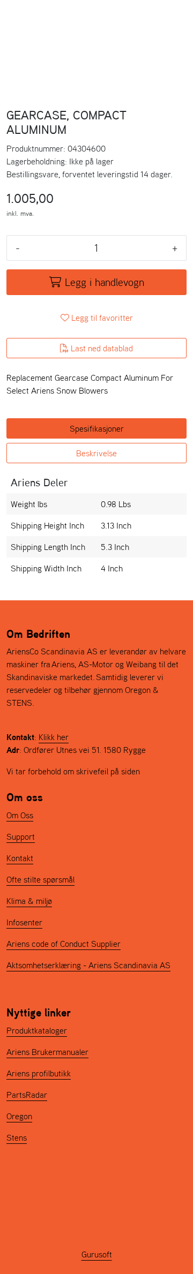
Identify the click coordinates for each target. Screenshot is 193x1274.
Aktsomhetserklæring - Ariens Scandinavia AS (88, 965)
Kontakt (19, 857)
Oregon (19, 1116)
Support (20, 836)
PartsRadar (26, 1094)
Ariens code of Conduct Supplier (63, 943)
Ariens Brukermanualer (47, 1051)
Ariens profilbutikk (38, 1073)
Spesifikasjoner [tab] (97, 428)
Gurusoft (96, 1254)
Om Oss (19, 815)
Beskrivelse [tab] (96, 453)
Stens (16, 1137)
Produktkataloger (36, 1030)
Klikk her (54, 736)
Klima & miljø (29, 900)
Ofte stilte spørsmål (40, 879)
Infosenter (24, 922)
